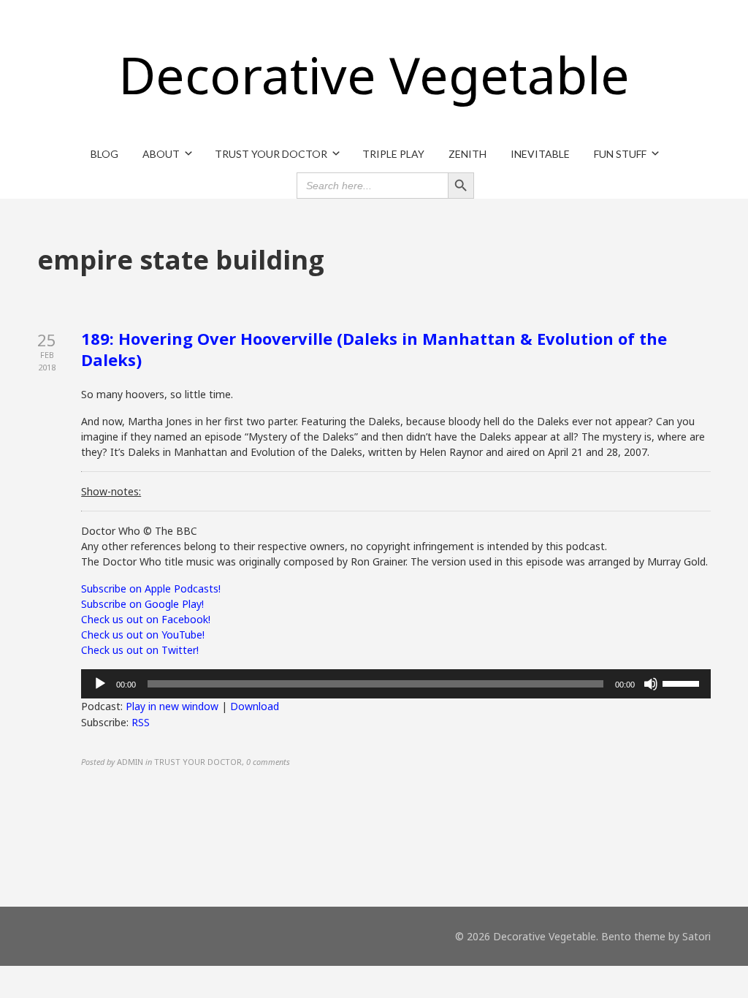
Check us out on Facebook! (145, 619)
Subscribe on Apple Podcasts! (151, 588)
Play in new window (172, 706)
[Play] (100, 684)
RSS (140, 722)
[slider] (683, 682)
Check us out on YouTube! (143, 634)
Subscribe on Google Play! (142, 604)
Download (254, 706)
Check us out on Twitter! (140, 650)
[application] (396, 683)
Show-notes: (111, 491)
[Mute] (651, 684)
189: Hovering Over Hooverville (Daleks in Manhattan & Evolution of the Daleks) (374, 348)
